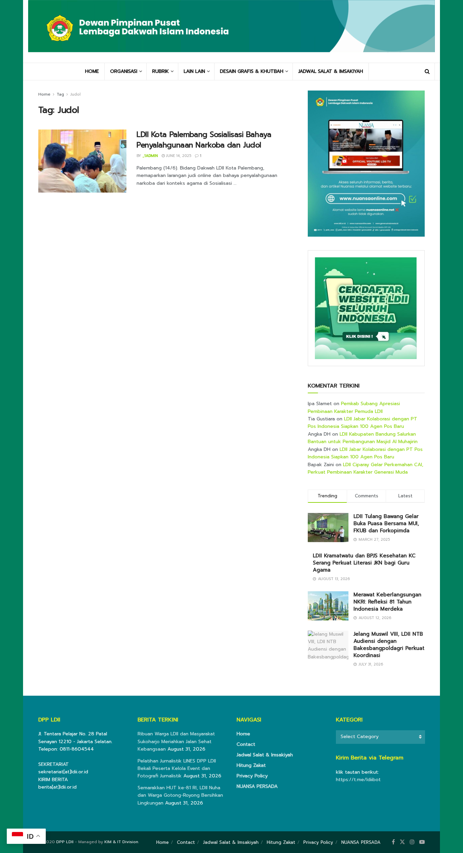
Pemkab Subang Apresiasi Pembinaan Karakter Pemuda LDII (354, 407)
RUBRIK (160, 71)
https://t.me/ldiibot (358, 779)
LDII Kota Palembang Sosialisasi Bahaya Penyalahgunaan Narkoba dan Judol (204, 140)
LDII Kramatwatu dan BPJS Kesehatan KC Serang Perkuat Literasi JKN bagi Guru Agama (364, 563)
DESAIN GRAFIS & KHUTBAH (251, 71)
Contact (246, 744)
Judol (75, 94)
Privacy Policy (252, 775)
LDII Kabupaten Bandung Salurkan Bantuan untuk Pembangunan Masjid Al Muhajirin (363, 438)
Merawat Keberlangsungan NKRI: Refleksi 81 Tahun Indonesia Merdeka (387, 602)
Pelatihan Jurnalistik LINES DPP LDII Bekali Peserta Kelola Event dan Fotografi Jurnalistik (177, 768)
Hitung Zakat (251, 765)
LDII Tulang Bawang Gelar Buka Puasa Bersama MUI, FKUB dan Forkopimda (386, 523)
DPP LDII (65, 842)
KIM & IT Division (121, 842)
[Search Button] (427, 71)
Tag (60, 94)
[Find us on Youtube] (422, 842)
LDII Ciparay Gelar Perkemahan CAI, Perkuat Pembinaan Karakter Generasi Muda (365, 468)
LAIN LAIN (194, 71)
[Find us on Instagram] (412, 842)
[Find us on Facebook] (393, 842)
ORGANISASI (123, 71)
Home (44, 94)
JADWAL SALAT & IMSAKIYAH (330, 71)
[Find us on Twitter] (402, 842)
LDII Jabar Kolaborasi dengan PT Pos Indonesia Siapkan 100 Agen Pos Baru (362, 422)
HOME (92, 71)
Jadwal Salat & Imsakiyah (265, 754)
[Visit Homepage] (231, 31)
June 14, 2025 (178, 156)
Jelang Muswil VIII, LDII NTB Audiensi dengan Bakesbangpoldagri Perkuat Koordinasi (389, 644)
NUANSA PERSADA (257, 786)
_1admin (150, 156)
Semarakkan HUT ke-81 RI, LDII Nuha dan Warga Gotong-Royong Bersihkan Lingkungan (180, 795)
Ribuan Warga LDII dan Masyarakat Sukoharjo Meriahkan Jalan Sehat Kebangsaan (176, 741)
